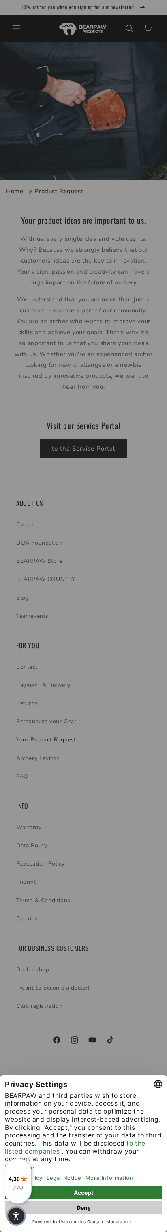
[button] (16, 1216)
